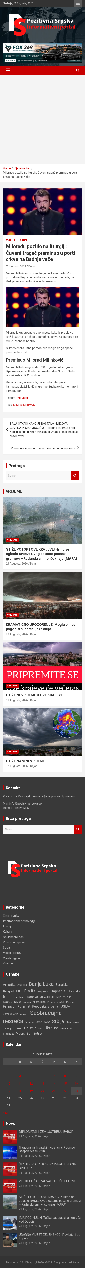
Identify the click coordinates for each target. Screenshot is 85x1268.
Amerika (9, 985)
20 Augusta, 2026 (17, 634)
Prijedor (70, 1002)
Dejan (32, 266)
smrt (39, 1022)
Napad (7, 1002)
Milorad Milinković (24, 404)
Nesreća (27, 1002)
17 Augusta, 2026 (17, 766)
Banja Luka (41, 984)
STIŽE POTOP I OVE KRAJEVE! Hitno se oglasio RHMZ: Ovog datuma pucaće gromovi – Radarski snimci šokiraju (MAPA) (41, 554)
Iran (6, 996)
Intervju (7, 926)
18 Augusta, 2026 (17, 700)
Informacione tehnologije (19, 921)
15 (65, 1083)
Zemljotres (34, 1033)
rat (28, 1006)
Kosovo (32, 997)
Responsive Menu (78, 3)
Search (75, 475)
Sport (6, 947)
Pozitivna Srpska (14, 942)
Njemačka (39, 1002)
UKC (40, 1028)
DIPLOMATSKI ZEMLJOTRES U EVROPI (46, 1132)
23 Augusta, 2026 (17, 563)
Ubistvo (30, 1028)
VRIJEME (14, 491)
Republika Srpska (45, 1006)
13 (42, 1083)
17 (8, 1091)
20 (42, 1091)
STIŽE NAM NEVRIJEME (25, 761)
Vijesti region (16, 240)
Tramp (18, 1028)
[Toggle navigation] (8, 70)
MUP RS (67, 997)
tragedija (7, 1028)
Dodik (30, 991)
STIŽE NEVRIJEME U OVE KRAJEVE (34, 695)
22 (65, 1091)
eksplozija (43, 991)
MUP (58, 997)
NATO (17, 1002)
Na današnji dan (13, 937)
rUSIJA (65, 1006)
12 (31, 1083)
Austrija (22, 984)
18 (20, 1091)
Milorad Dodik (47, 997)
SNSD (47, 1022)
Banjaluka (62, 985)
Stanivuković (73, 1022)
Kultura (7, 931)
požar (60, 1002)
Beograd (8, 991)
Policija (51, 1002)
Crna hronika (11, 915)
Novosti (23, 398)
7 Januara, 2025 (16, 266)
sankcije (24, 1014)
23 (76, 1091)
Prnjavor (9, 1006)
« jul (5, 1112)
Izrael (22, 997)
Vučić (20, 1033)
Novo (10, 1123)
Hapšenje (58, 991)
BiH (19, 991)
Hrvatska (74, 991)
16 (76, 1083)
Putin (21, 1006)
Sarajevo (30, 1022)
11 (20, 1083)
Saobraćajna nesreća (32, 1017)
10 (8, 1083)
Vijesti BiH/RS (12, 953)
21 (53, 1091)
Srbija (58, 1021)
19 (31, 1091)
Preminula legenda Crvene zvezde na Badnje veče (43, 448)
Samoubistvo (10, 1014)
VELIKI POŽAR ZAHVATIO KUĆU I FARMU (47, 1181)
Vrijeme (12, 540)
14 (53, 1083)
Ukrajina (51, 1028)
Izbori (14, 997)
